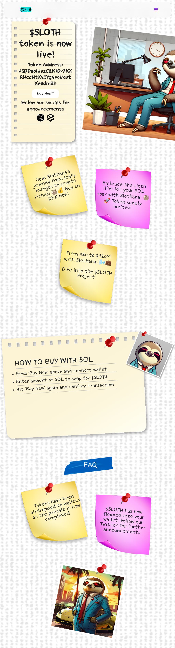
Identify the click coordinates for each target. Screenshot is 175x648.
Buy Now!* (45, 94)
